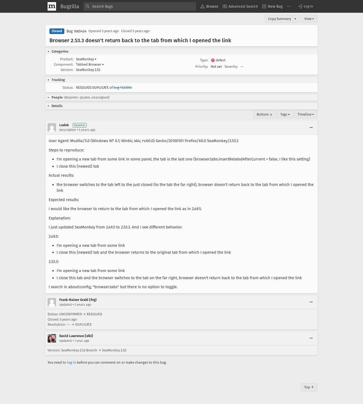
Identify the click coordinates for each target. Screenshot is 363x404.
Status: (68, 88)
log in (71, 362)
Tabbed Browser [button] (90, 64)
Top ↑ (309, 387)
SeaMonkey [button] (86, 59)
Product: (66, 59)
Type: (204, 60)
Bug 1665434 (76, 31)
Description (67, 130)
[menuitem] (209, 6)
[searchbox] (139, 6)
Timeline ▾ (306, 114)
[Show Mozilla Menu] (52, 6)
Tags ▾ (285, 114)
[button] (305, 6)
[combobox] (139, 6)
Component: (63, 64)
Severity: (231, 67)
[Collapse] (311, 127)
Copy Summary (279, 19)
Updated (65, 305)
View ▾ (309, 19)
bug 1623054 (122, 88)
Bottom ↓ (265, 114)
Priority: (201, 67)
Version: (67, 70)
